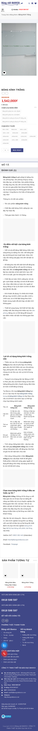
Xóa (35, 107)
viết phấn (21, 528)
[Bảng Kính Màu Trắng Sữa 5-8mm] (10, 570)
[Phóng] (33, 73)
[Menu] (2, 9)
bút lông (29, 528)
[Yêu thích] (36, 3)
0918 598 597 (21, 9)
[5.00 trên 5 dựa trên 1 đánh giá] (19, 97)
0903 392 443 (18, 535)
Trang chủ (5, 15)
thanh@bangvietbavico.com (18, 540)
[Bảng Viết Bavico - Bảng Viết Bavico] (12, 3)
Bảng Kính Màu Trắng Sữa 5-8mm (10, 584)
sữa (17, 396)
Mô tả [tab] (5, 164)
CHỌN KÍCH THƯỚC (8, 126)
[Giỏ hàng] (32, 3)
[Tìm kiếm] (29, 3)
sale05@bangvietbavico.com (17, 692)
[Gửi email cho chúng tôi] (6, 620)
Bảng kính (13, 15)
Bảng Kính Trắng (27, 582)
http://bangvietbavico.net (11, 697)
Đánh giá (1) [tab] (9, 170)
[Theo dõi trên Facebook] (3, 620)
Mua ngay (17, 150)
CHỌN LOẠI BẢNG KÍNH (9, 108)
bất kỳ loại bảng (12, 528)
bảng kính (28, 526)
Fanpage (14, 544)
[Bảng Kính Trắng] (27, 570)
